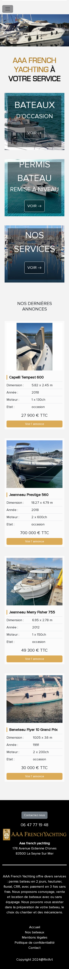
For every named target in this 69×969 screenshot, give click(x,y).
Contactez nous (34, 815)
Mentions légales (34, 937)
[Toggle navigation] (7, 9)
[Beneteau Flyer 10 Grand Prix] (34, 699)
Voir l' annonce (34, 424)
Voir (32, 132)
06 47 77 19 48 (34, 824)
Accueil (34, 927)
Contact (34, 948)
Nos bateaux (34, 932)
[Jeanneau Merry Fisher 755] (34, 581)
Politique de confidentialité (35, 942)
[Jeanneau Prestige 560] (34, 464)
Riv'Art (48, 959)
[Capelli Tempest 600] (34, 346)
